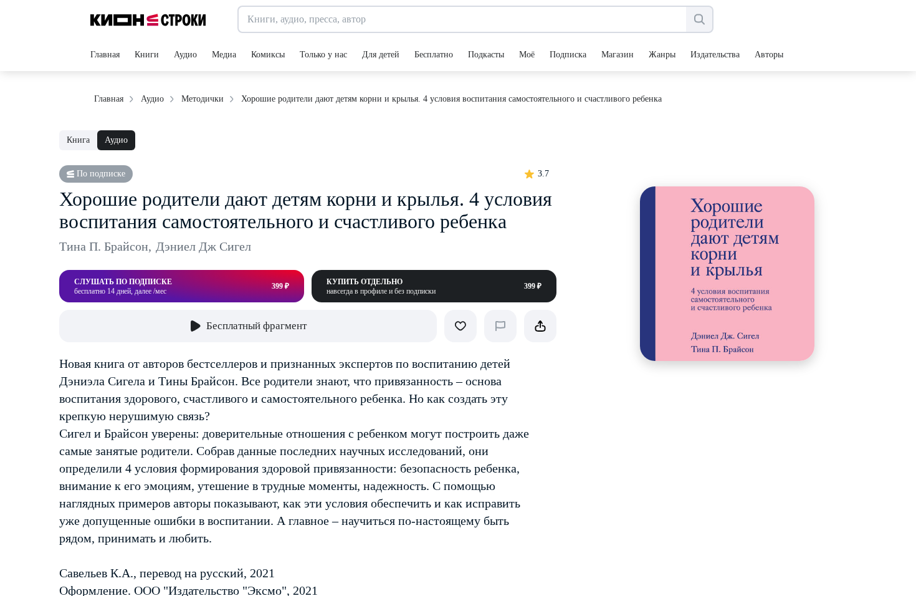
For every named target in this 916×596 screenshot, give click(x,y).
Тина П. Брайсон (105, 246)
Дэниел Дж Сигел (203, 246)
